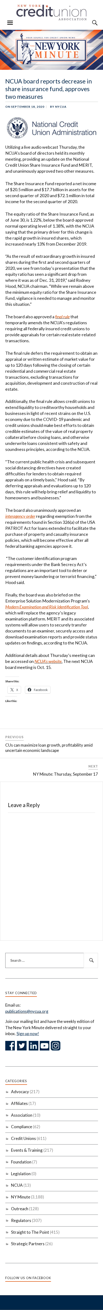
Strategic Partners (28, 1243)
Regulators (21, 1220)
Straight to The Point (30, 1232)
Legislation (21, 1173)
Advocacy (20, 1091)
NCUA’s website (48, 661)
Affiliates (19, 1103)
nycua (60, 106)
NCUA (17, 1185)
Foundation (21, 1161)
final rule (62, 316)
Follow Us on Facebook (28, 1278)
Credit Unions (23, 1138)
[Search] (90, 23)
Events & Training (27, 1150)
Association (21, 1115)
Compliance (21, 1126)
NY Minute (20, 1196)
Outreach (19, 1208)
